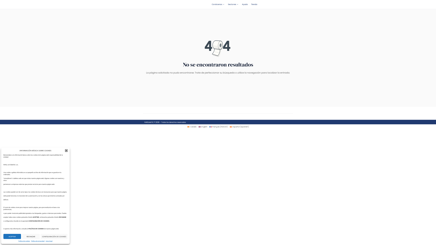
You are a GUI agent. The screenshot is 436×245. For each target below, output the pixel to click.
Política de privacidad (38, 241)
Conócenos (217, 4)
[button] (66, 150)
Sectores (232, 4)
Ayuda (245, 4)
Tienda (254, 4)
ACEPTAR (12, 236)
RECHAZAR (31, 236)
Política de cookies (24, 241)
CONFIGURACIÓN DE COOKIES (54, 236)
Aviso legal (49, 241)
